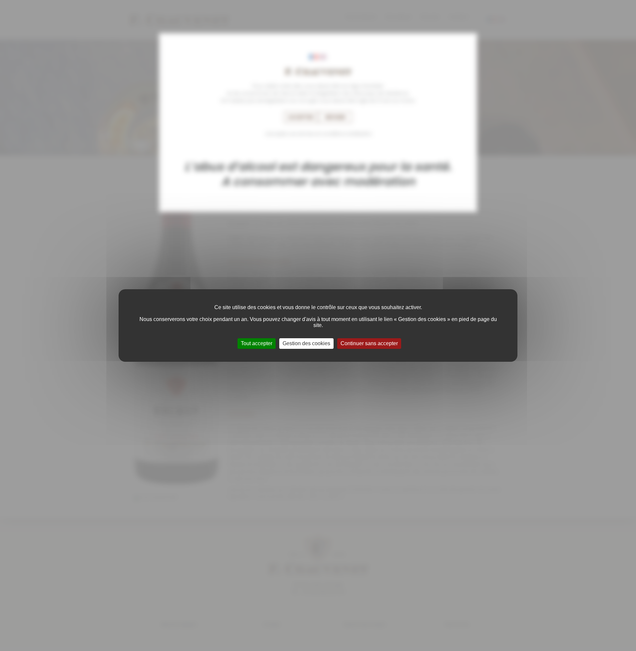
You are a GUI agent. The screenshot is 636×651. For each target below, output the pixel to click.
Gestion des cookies (306, 343)
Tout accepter (256, 343)
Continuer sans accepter (369, 343)
